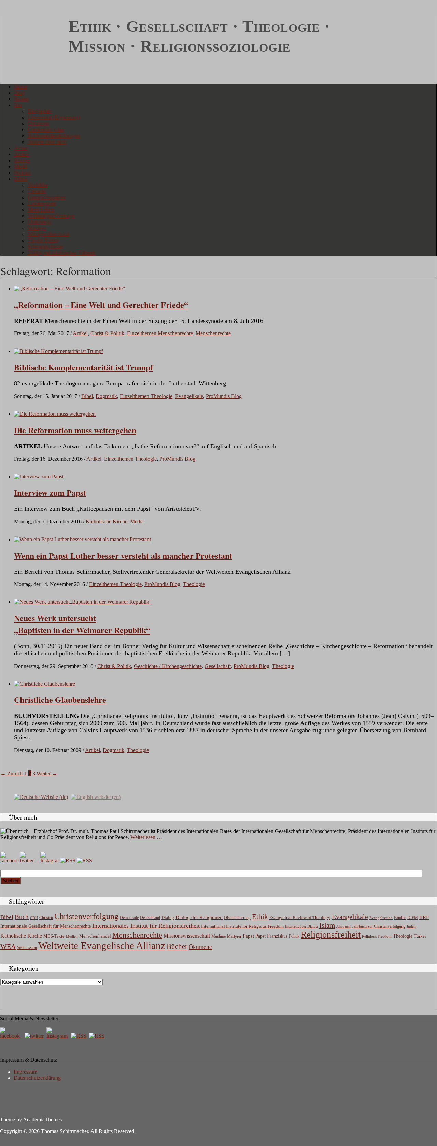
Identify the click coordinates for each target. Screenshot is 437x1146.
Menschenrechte (213, 333)
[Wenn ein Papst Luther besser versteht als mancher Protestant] (82, 539)
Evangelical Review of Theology (299, 917)
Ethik (260, 917)
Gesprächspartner (46, 197)
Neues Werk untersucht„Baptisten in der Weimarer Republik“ (82, 624)
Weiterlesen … (146, 837)
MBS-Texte (54, 936)
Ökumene (200, 947)
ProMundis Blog (224, 396)
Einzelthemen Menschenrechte (160, 333)
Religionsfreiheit (331, 935)
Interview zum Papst (50, 493)
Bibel (87, 396)
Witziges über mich (48, 234)
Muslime (218, 936)
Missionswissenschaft (187, 936)
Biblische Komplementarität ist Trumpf (83, 367)
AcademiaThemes (42, 1119)
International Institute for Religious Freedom (242, 926)
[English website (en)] (96, 797)
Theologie (194, 584)
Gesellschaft (218, 666)
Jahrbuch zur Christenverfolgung (378, 926)
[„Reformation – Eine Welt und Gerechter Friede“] (69, 288)
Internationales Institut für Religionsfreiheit (146, 925)
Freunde (36, 191)
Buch (22, 916)
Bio (18, 105)
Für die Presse (43, 240)
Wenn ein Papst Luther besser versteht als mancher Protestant (123, 555)
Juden (411, 926)
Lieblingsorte (42, 203)
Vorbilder (38, 185)
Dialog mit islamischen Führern (61, 253)
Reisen (21, 99)
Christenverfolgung (86, 916)
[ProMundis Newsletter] (67, 860)
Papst (248, 936)
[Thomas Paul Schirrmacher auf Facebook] (9, 860)
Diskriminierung (237, 917)
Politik (294, 936)
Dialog (167, 917)
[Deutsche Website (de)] (41, 797)
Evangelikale (189, 396)
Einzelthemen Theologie (146, 396)
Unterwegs (39, 222)
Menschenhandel (95, 936)
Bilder (20, 179)
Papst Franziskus (271, 936)
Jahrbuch (343, 926)
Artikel (21, 154)
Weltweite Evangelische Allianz (101, 945)
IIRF (424, 917)
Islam (327, 925)
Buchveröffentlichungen (54, 136)
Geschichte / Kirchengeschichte (168, 666)
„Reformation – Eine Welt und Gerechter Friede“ (101, 305)
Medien (72, 936)
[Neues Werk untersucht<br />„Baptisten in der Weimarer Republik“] (83, 602)
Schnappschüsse (45, 246)
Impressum (25, 1072)
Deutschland (150, 917)
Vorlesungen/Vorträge (51, 216)
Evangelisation (381, 918)
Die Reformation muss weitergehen (75, 430)
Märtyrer (234, 936)
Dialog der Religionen (199, 917)
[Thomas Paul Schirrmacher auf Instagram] (49, 860)
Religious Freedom (377, 936)
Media (21, 166)
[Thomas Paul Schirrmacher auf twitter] (29, 860)
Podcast (22, 173)
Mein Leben (41, 210)
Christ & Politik (107, 333)
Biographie (40, 111)
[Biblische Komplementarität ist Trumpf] (58, 351)
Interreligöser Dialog (301, 926)
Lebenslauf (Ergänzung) (54, 117)
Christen (46, 917)
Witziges (37, 228)
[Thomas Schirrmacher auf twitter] (35, 1036)
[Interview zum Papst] (39, 476)
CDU (34, 918)
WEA (8, 946)
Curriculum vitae (46, 130)
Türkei (420, 936)
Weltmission (27, 947)
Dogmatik (106, 396)
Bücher (22, 160)
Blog (19, 93)
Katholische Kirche (106, 521)
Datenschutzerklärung (37, 1078)
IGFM (412, 917)
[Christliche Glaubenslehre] (44, 684)
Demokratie (129, 918)
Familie (400, 918)
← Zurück (11, 773)
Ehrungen (38, 123)
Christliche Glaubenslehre (60, 700)
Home (20, 87)
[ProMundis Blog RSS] (84, 860)
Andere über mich (47, 142)
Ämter (21, 148)
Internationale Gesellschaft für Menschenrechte (45, 926)
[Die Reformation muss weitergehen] (55, 414)
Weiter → (47, 773)
